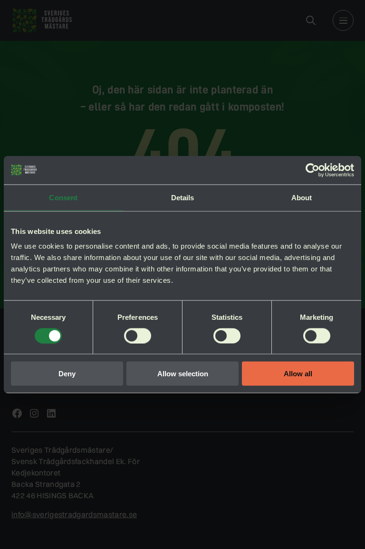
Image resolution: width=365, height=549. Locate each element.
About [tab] (301, 197)
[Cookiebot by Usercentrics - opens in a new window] (312, 170)
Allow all (298, 374)
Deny (67, 374)
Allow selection (182, 374)
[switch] (137, 335)
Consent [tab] (63, 197)
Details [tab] (182, 197)
